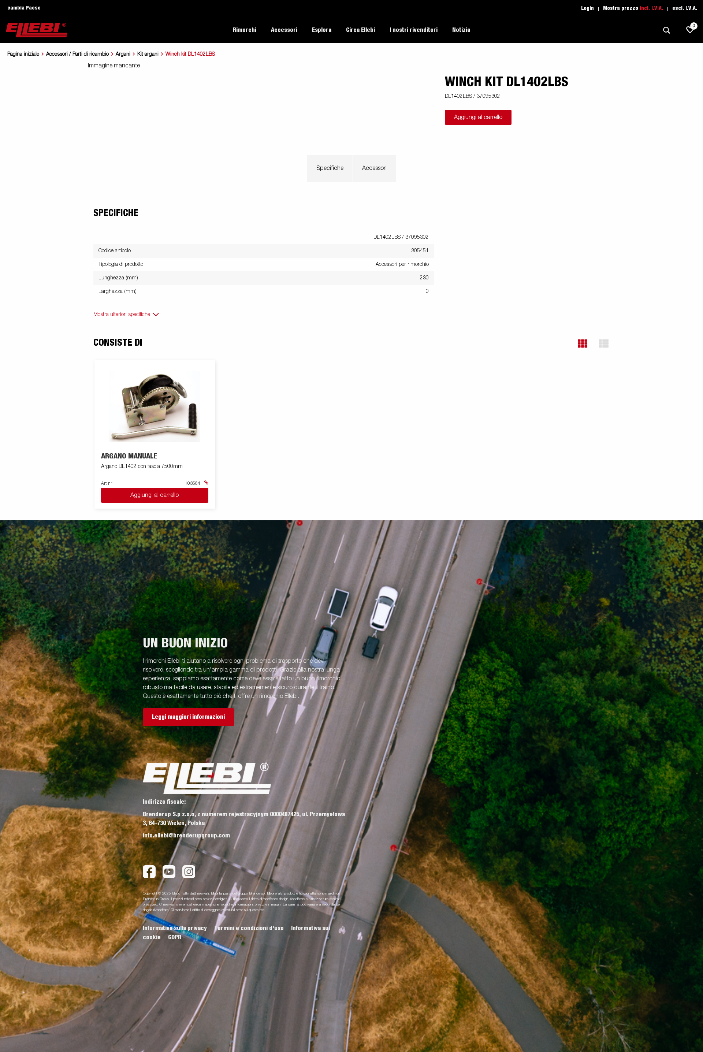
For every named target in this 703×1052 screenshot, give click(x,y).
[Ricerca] (666, 30)
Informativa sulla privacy (175, 928)
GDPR (174, 937)
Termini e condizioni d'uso (249, 928)
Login (587, 8)
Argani (123, 54)
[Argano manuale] (155, 406)
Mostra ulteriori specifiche (121, 314)
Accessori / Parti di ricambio (77, 54)
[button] (582, 344)
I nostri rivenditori (414, 30)
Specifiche (329, 168)
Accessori (374, 168)
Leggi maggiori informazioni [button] (188, 717)
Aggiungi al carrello (478, 117)
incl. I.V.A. (651, 8)
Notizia (461, 30)
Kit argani (148, 54)
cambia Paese (24, 8)
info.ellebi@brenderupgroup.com (186, 836)
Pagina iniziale (23, 54)
